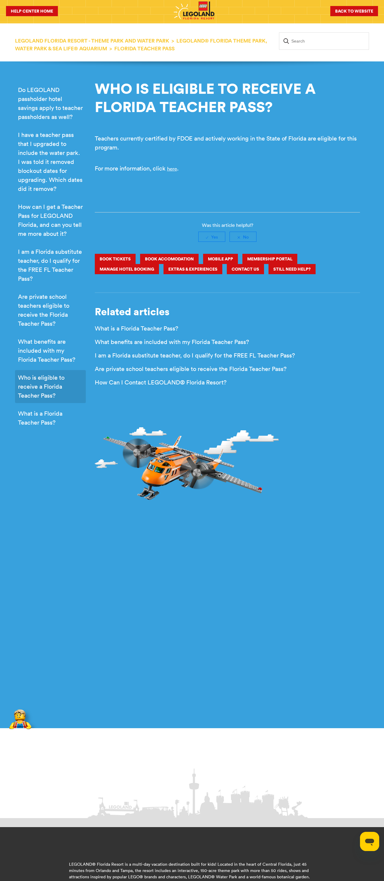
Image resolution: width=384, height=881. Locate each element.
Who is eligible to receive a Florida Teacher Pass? (41, 386)
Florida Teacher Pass (144, 48)
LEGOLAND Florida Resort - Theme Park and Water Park (92, 40)
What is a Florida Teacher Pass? (40, 418)
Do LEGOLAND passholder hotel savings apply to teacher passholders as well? (50, 103)
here (172, 168)
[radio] (211, 237)
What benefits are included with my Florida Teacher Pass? (46, 350)
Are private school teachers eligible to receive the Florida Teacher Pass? (43, 310)
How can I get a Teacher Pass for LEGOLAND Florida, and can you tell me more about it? (50, 220)
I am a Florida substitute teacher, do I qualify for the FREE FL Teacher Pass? (50, 265)
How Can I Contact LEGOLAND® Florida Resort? (160, 382)
